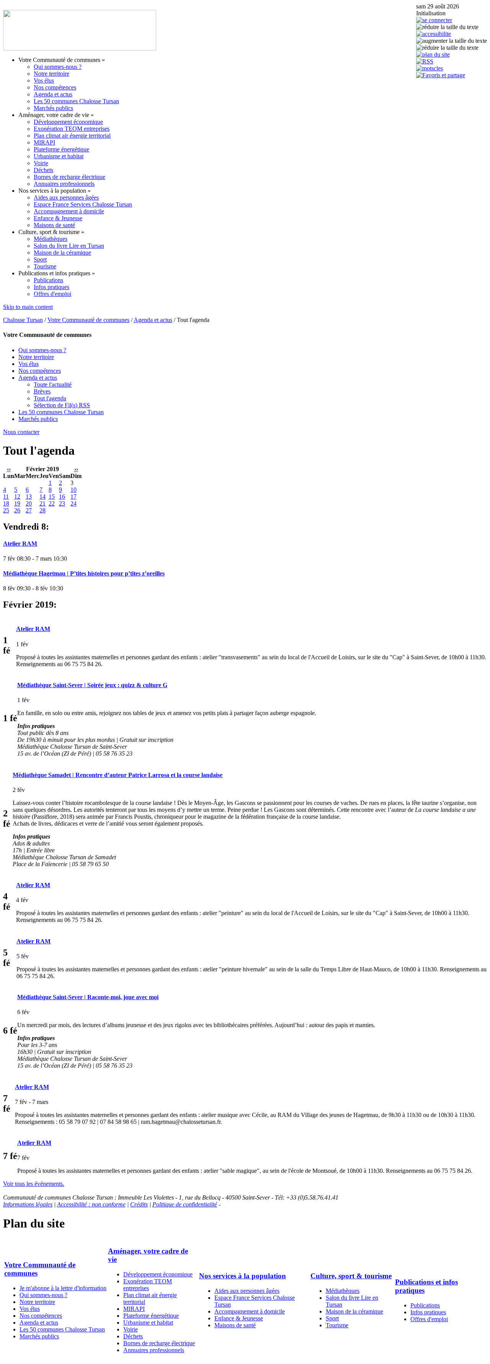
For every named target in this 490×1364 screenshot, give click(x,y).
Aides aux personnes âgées (66, 197)
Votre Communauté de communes (88, 320)
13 (29, 496)
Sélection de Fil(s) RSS (62, 405)
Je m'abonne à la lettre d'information (63, 1288)
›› (76, 469)
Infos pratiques (51, 287)
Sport (40, 259)
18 (6, 503)
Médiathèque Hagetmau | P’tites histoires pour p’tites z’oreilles (84, 573)
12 (17, 496)
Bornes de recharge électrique (69, 177)
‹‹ (9, 469)
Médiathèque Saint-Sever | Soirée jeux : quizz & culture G (92, 685)
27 (29, 510)
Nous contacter (21, 432)
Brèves (42, 391)
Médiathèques (50, 239)
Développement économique (68, 122)
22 (52, 503)
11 (6, 496)
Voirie (41, 163)
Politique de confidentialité (184, 1204)
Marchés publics (53, 108)
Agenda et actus (53, 94)
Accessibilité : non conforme (91, 1204)
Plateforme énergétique (61, 149)
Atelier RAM (20, 543)
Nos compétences (55, 87)
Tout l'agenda (50, 398)
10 (73, 489)
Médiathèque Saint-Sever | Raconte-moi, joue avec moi (87, 997)
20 (29, 503)
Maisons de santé (54, 225)
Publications (48, 280)
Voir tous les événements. (33, 1183)
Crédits (139, 1204)
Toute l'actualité (53, 384)
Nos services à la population (242, 1276)
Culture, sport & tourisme (351, 1276)
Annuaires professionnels (64, 183)
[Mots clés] (429, 68)
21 (42, 503)
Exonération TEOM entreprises (71, 128)
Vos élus (44, 80)
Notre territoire (51, 73)
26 (17, 510)
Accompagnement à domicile (69, 211)
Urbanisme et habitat (58, 156)
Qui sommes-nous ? (58, 66)
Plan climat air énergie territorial (72, 135)
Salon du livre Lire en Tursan (69, 245)
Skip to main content (28, 307)
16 (62, 496)
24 (73, 503)
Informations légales (27, 1204)
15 (52, 496)
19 (17, 503)
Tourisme (45, 266)
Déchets (43, 170)
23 (62, 503)
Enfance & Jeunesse (58, 218)
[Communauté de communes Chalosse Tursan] (79, 48)
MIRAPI (44, 142)
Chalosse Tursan (23, 320)
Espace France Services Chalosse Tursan (83, 204)
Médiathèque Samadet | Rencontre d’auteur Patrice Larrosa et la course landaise (117, 775)
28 (42, 510)
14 (42, 496)
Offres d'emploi (52, 294)
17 (73, 496)
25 (6, 510)
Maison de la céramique (62, 252)
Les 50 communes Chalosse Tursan (76, 101)
